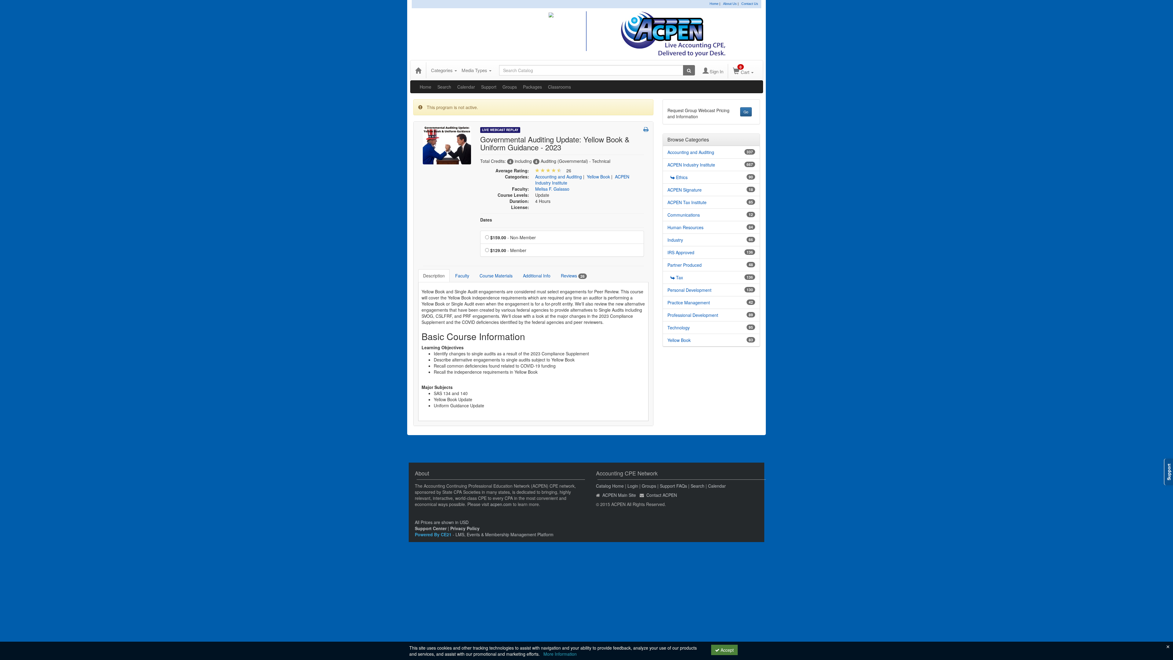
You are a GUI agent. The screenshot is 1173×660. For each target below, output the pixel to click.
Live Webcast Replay (500, 130)
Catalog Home (610, 486)
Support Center (431, 528)
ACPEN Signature (684, 190)
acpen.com (501, 504)
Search (444, 87)
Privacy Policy (465, 528)
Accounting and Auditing (558, 177)
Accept (726, 650)
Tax (679, 277)
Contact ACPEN (661, 495)
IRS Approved (680, 252)
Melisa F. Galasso (552, 189)
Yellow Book (598, 177)
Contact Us (749, 4)
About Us (730, 4)
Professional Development (692, 315)
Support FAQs (673, 486)
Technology (678, 327)
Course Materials (496, 276)
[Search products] (689, 70)
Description (434, 276)
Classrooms (559, 87)
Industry (675, 240)
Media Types (475, 70)
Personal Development (689, 290)
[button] (646, 129)
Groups (509, 87)
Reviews (573, 276)
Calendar (466, 87)
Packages (532, 87)
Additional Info (536, 276)
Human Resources (685, 227)
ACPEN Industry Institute (691, 165)
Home (714, 4)
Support (488, 87)
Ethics (682, 177)
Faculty (462, 276)
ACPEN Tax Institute (687, 202)
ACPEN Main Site (619, 495)
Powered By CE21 (434, 534)
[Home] (418, 70)
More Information (560, 654)
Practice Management (688, 302)
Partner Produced (684, 265)
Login (632, 486)
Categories (442, 70)
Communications (683, 215)
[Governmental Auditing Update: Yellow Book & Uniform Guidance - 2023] (447, 144)
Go (746, 111)
